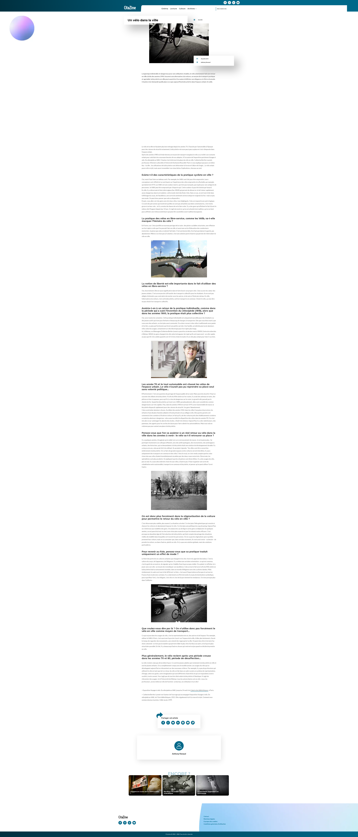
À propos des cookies (210, 821)
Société (200, 20)
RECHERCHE (222, 9)
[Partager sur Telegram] (183, 723)
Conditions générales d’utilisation (215, 824)
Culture (182, 9)
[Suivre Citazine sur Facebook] (225, 2)
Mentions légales (209, 819)
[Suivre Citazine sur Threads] (233, 2)
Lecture (173, 9)
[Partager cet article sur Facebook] (163, 723)
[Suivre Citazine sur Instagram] (229, 2)
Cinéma (164, 9)
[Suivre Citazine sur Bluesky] (238, 2)
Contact (206, 816)
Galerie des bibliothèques (199, 690)
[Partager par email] (188, 723)
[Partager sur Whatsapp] (168, 723)
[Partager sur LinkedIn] (178, 723)
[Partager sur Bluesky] (173, 723)
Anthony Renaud (205, 62)
